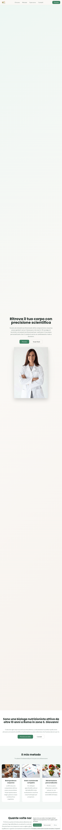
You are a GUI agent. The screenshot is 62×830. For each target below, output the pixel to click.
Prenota (56, 2)
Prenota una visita (25, 737)
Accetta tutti (37, 825)
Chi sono (17, 2)
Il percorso (32, 2)
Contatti (40, 2)
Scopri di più (36, 342)
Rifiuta (55, 825)
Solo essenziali (47, 825)
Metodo (24, 2)
